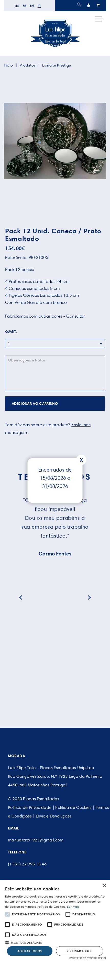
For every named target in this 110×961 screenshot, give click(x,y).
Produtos (27, 65)
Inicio (8, 65)
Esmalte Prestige (56, 65)
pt (39, 5)
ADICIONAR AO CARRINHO (35, 403)
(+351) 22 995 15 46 (27, 864)
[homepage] (55, 46)
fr (24, 5)
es (17, 5)
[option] (55, 141)
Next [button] (89, 597)
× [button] (104, 886)
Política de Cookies (73, 807)
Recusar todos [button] (79, 951)
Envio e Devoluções (54, 816)
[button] (55, 942)
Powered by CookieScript (87, 958)
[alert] (55, 920)
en (32, 5)
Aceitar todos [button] (29, 951)
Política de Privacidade (29, 807)
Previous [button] (20, 597)
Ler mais (73, 906)
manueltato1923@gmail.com (36, 840)
